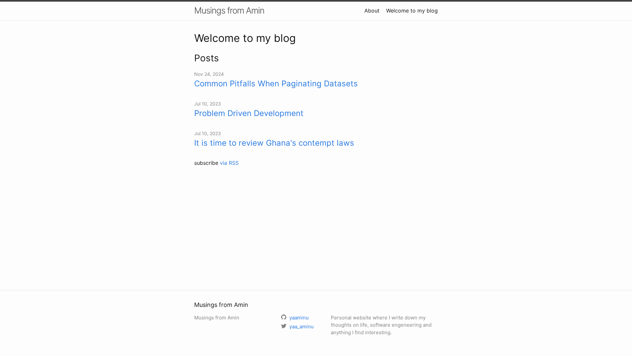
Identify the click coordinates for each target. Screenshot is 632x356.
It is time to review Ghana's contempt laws (274, 143)
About (372, 10)
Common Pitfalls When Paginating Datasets (276, 83)
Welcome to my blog (412, 10)
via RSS (229, 163)
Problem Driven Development (248, 113)
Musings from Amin (229, 10)
